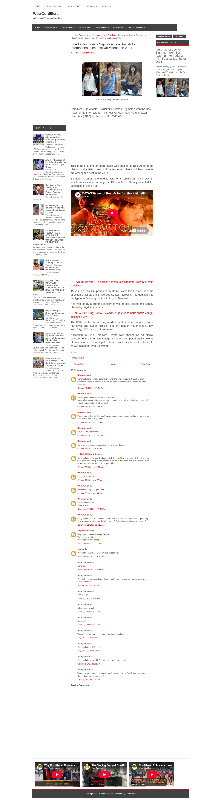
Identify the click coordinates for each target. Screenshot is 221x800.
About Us (106, 6)
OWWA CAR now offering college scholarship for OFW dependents (55, 138)
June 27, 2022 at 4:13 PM (88, 625)
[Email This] (73, 357)
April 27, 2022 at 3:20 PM (88, 585)
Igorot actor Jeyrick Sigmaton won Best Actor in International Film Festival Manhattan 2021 (105, 46)
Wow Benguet (51, 27)
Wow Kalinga (102, 27)
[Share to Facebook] (82, 357)
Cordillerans (131, 793)
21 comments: (87, 53)
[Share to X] (79, 357)
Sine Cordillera (109, 35)
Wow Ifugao (85, 27)
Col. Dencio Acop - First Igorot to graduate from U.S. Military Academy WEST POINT (54, 189)
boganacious (83, 530)
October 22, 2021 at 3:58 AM (90, 422)
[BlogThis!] (76, 357)
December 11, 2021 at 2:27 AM (90, 543)
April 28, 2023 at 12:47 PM (89, 680)
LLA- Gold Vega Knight (88, 454)
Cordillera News (53, 6)
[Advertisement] (112, 141)
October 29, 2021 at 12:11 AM (90, 467)
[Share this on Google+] (80, 352)
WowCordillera (45, 14)
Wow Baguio (69, 27)
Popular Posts (164, 36)
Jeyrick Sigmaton (93, 35)
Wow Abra (118, 27)
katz (79, 549)
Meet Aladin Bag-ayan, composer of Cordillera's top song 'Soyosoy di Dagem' (55, 362)
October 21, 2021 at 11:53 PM (90, 407)
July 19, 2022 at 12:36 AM (88, 638)
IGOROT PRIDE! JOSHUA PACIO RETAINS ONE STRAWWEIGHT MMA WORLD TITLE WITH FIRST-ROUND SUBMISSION (49, 237)
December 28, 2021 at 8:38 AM (90, 570)
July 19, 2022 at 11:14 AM (88, 651)
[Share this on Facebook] (77, 352)
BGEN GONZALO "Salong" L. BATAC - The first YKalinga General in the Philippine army (54, 265)
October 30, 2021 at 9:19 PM (90, 493)
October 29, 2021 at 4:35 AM (90, 480)
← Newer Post (78, 364)
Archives (179, 36)
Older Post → (146, 364)
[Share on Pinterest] (81, 352)
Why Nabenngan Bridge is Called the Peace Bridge (54, 312)
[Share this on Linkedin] (83, 352)
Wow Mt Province (136, 27)
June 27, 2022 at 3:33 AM (88, 611)
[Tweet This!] (78, 352)
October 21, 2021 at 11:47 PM (90, 388)
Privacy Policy (73, 6)
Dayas (81, 35)
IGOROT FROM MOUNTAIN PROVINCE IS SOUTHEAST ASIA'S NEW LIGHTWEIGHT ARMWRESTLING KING (48, 288)
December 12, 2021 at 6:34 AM (90, 556)
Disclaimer (91, 6)
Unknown (81, 375)
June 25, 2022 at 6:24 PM (88, 598)
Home (37, 6)
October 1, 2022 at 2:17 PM (89, 664)
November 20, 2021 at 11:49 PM (91, 509)
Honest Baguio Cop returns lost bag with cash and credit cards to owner (55, 209)
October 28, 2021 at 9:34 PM (90, 448)
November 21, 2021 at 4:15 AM (90, 525)
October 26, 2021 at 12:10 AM (90, 435)
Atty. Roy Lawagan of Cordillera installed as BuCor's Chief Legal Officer (55, 163)
